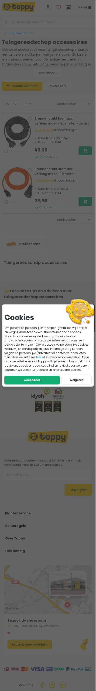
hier (38, 357)
